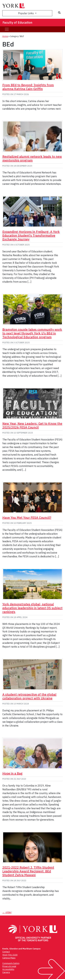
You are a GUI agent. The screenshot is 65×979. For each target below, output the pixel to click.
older (7, 912)
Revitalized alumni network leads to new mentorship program (32, 158)
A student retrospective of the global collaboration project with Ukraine (29, 696)
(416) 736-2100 (10, 954)
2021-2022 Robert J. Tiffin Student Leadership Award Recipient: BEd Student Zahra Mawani (28, 871)
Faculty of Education (17, 22)
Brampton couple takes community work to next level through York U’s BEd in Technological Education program (32, 333)
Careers (6, 972)
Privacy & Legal (9, 966)
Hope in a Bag (12, 773)
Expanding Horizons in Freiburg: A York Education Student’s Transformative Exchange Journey (31, 235)
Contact (6, 951)
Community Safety (10, 963)
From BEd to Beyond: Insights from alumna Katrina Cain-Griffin (28, 87)
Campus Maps (8, 957)
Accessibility (8, 969)
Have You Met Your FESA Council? (26, 517)
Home (5, 36)
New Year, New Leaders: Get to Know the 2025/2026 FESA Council (32, 425)
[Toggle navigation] (7, 29)
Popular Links (26, 13)
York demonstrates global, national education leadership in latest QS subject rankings (32, 608)
